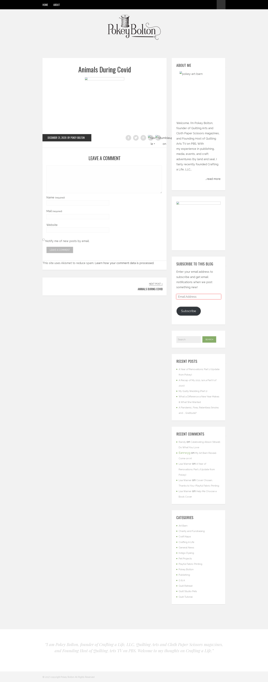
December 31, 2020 (57, 138)
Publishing (184, 574)
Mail (54, 211)
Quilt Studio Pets (188, 591)
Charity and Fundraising (192, 531)
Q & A (182, 580)
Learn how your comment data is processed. (124, 263)
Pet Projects (185, 558)
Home (45, 5)
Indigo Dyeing (186, 553)
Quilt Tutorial (186, 596)
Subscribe (188, 311)
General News (186, 547)
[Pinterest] (201, 4)
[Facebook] (195, 4)
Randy (182, 442)
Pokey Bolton (186, 569)
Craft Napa (185, 536)
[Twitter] (207, 4)
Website (52, 225)
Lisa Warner (185, 463)
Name (55, 197)
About (56, 5)
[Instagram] (212, 4)
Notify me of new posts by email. (67, 241)
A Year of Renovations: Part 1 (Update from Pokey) (197, 469)
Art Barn (183, 525)
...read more (213, 178)
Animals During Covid (104, 69)
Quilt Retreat (185, 585)
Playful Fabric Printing (190, 564)
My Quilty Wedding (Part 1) (193, 391)
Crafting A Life (186, 542)
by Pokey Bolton (76, 138)
